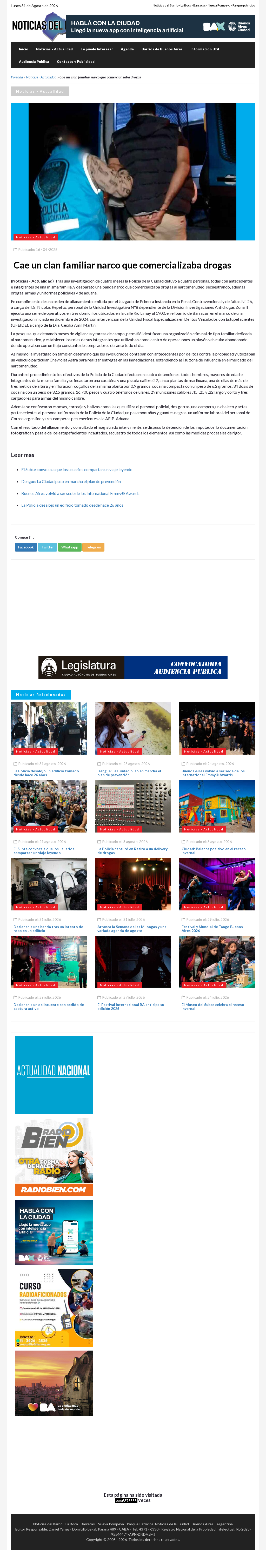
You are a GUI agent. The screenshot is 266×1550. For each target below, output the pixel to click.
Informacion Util (204, 49)
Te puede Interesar (97, 49)
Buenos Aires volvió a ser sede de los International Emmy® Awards (80, 493)
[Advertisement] (133, 603)
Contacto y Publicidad (76, 61)
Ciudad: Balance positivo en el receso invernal (214, 851)
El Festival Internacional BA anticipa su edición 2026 (130, 1006)
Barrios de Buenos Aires (162, 49)
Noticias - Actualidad (41, 77)
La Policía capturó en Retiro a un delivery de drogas (132, 851)
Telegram (93, 547)
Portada (17, 77)
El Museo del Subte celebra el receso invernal (213, 1006)
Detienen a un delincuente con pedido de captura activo (49, 1006)
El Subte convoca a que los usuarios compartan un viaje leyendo (76, 469)
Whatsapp (69, 547)
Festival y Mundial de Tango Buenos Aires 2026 (212, 928)
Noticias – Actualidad (54, 49)
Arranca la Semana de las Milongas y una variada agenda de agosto (132, 928)
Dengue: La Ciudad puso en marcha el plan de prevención (71, 481)
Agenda (127, 49)
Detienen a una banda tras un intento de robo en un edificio (48, 928)
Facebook (26, 547)
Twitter (47, 547)
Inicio (23, 49)
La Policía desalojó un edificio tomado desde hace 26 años (72, 504)
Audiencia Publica (34, 61)
